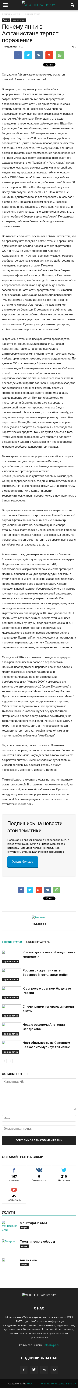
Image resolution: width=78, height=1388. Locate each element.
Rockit (30, 1383)
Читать (39, 1168)
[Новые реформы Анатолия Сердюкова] (11, 1028)
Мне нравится (14, 1168)
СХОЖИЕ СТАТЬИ (12, 942)
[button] (72, 5)
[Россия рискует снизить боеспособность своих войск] (11, 974)
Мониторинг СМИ (33, 1223)
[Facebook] (23, 1370)
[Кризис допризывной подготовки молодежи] (11, 956)
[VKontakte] (44, 1370)
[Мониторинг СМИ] (9, 1228)
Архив (6, 20)
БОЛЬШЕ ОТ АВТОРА (38, 942)
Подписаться (14, 1187)
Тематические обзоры (37, 1241)
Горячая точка (18, 20)
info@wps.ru (51, 1345)
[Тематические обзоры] (9, 1246)
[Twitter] (34, 1370)
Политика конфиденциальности (58, 1383)
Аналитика (28, 1260)
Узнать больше (22, 861)
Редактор (11, 46)
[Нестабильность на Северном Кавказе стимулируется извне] (11, 1047)
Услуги (24, 1227)
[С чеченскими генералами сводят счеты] (11, 1010)
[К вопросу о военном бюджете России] (11, 992)
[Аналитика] (9, 1265)
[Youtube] (54, 1370)
